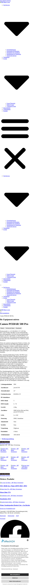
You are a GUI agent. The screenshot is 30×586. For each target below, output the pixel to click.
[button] (15, 143)
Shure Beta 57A (5, 492)
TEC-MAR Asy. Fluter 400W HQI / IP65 (13, 486)
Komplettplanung (11, 49)
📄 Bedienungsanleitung (7, 439)
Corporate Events (11, 106)
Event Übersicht (11, 103)
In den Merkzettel (5, 442)
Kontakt (5, 111)
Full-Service (6, 287)
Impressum (3, 515)
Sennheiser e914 (5, 499)
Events (5, 298)
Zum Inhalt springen (5, 0)
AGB (17, 515)
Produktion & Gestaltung (13, 52)
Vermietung (6, 57)
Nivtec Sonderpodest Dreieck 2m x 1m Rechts (15, 505)
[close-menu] (0, 311)
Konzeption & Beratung (13, 51)
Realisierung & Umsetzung (14, 54)
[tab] (2, 328)
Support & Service (11, 55)
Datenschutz (11, 515)
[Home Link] (5, 310)
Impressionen (6, 108)
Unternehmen (6, 109)
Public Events (10, 105)
